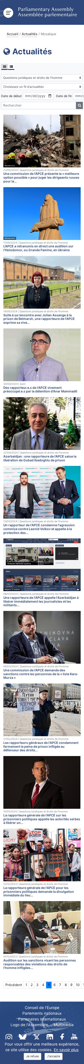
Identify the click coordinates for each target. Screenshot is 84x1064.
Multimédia (64, 1025)
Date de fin (64, 96)
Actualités (29, 34)
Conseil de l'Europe (42, 1007)
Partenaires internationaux (42, 1019)
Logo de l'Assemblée (29, 1025)
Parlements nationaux (42, 1013)
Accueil (12, 34)
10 (78, 985)
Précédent (13, 985)
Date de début (11, 96)
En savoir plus (66, 1050)
